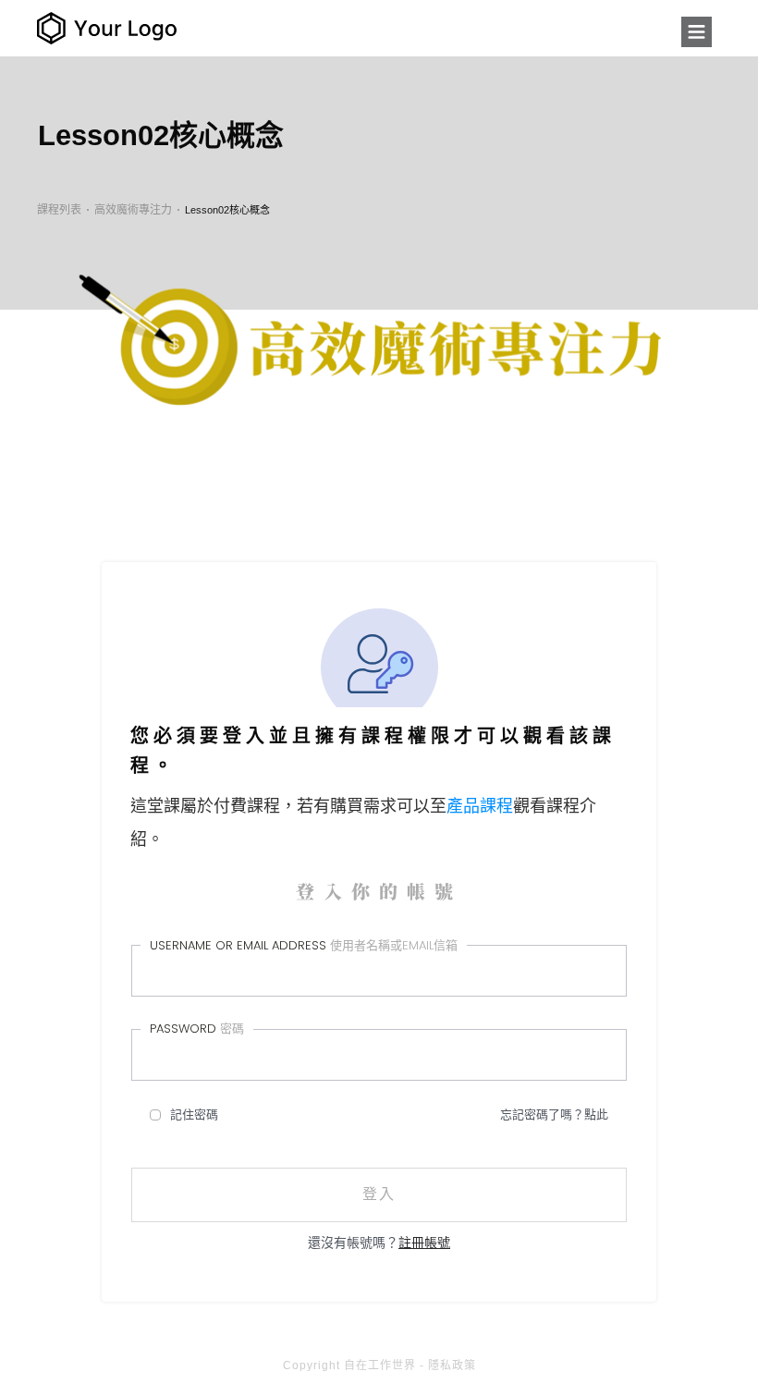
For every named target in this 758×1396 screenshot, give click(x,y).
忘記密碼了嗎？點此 (554, 1114)
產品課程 (479, 806)
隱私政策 (452, 1365)
